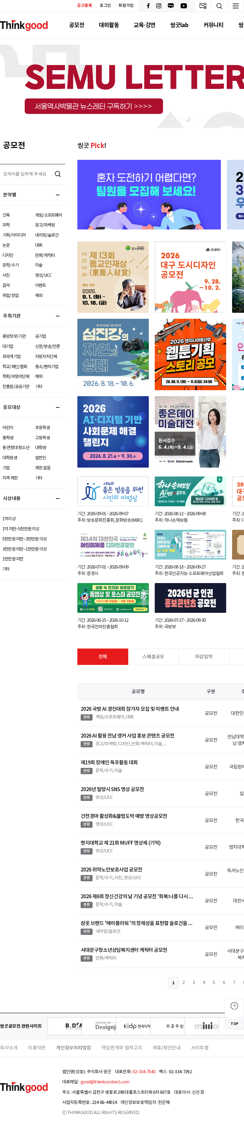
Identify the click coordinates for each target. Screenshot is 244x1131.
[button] (173, 118)
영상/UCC (43, 275)
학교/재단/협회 (14, 366)
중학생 (7, 437)
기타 (38, 386)
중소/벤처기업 (46, 366)
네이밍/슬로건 (46, 235)
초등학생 (42, 427)
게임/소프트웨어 (48, 215)
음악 (6, 285)
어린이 (7, 427)
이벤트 (40, 285)
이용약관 (37, 1048)
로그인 (105, 5)
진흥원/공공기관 (15, 386)
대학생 (40, 447)
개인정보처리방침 (73, 1048)
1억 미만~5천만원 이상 (20, 529)
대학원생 (9, 457)
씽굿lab (179, 25)
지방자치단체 (46, 356)
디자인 (7, 255)
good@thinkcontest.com (104, 1082)
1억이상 (8, 518)
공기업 (40, 336)
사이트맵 (200, 1048)
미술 (38, 265)
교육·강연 (144, 25)
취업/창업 (10, 295)
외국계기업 (11, 356)
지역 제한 (10, 478)
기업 (6, 468)
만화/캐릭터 (45, 255)
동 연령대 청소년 (15, 447)
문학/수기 (10, 265)
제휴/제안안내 (167, 1048)
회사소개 (9, 1048)
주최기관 (12, 316)
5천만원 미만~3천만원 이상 (24, 539)
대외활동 (109, 25)
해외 (38, 295)
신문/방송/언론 (47, 346)
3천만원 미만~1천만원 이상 (24, 549)
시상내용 (12, 498)
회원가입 (126, 5)
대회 (38, 245)
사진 (6, 275)
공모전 (76, 25)
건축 (6, 215)
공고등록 (84, 5)
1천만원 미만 (12, 559)
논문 (6, 245)
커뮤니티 (213, 25)
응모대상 (12, 407)
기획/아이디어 (14, 235)
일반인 (40, 457)
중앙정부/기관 (14, 336)
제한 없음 (42, 468)
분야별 (9, 195)
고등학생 (42, 437)
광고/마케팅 (45, 225)
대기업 (7, 346)
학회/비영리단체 (15, 376)
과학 (6, 225)
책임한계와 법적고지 (121, 1048)
